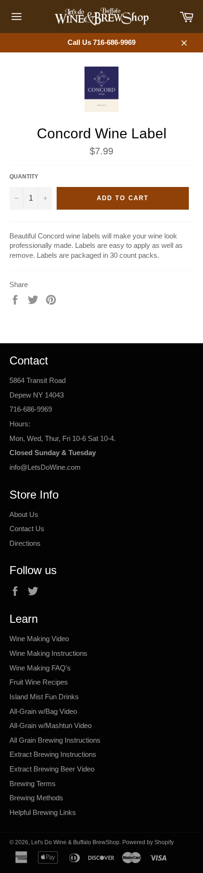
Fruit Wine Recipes (38, 682)
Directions (25, 543)
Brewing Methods (36, 798)
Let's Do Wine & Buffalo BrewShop (75, 842)
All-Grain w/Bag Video (43, 711)
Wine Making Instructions (48, 653)
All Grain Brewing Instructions (55, 740)
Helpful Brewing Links (42, 812)
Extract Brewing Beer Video (51, 769)
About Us (23, 514)
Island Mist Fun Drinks (44, 697)
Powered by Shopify (148, 842)
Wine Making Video (39, 639)
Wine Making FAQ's (40, 668)
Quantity (23, 176)
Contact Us (26, 529)
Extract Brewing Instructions (52, 754)
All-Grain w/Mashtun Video (50, 725)
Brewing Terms (32, 784)
